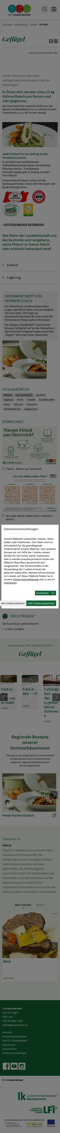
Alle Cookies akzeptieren (41, 603)
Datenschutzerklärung (25, 579)
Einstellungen (42, 593)
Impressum (10, 582)
